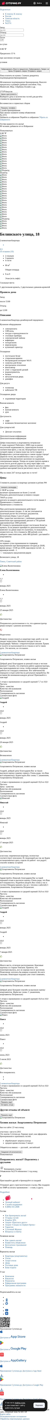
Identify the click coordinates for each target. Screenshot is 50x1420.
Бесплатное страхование (15, 1245)
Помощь (8, 1247)
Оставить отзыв (7, 1105)
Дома (7, 1263)
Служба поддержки (13, 1204)
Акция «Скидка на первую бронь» (20, 1225)
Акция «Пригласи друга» (16, 1222)
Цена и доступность (9, 94)
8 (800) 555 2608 (12, 1207)
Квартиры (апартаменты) (16, 1256)
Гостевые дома (11, 1265)
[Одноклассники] (6, 1301)
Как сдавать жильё (13, 1240)
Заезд (2, 27)
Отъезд (3, 32)
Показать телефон (8, 108)
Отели (8, 1258)
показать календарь (9, 487)
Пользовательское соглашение (13, 1416)
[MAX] (6, 1304)
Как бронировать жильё (15, 1215)
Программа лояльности (15, 1285)
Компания (9, 1276)
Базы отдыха (10, 1267)
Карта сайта (5, 1414)
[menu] (47, 3)
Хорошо (39, 1405)
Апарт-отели (10, 1261)
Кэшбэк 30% (10, 1220)
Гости (2, 37)
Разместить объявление (15, 1243)
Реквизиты (10, 1281)
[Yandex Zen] (6, 1314)
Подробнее (5, 1192)
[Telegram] (6, 1297)
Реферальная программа (15, 1283)
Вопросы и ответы (13, 1232)
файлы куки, (20, 1403)
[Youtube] (6, 1311)
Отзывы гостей (11, 1218)
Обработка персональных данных (15, 1419)
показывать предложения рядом (17, 553)
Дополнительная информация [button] (13, 436)
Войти (39, 3)
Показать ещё (6, 1102)
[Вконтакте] (6, 1307)
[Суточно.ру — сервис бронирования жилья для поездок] (11, 3)
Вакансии (9, 1278)
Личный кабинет (12, 1202)
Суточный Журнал (13, 1229)
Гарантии (9, 1227)
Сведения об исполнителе (11, 1152)
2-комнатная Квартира (10, 652)
